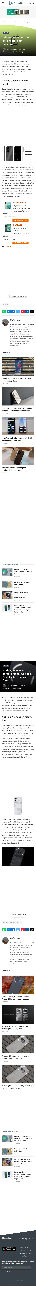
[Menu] (3, 3)
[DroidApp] (17, 3)
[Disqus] (18, 504)
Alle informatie (20, 220)
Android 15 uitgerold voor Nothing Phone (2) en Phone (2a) (16, 1057)
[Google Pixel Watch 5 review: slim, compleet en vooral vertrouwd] (7, 595)
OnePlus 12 (17, 225)
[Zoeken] (33, 3)
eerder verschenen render (11, 736)
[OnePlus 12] (7, 231)
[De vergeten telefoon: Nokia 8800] (7, 584)
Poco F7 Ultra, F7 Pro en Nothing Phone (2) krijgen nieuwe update (15, 998)
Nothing (5, 922)
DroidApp (4, 22)
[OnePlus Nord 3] (7, 209)
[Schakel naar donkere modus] (30, 3)
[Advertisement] (18, 125)
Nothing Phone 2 (15, 922)
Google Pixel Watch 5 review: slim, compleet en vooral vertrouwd (23, 595)
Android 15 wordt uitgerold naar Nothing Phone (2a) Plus (15, 1027)
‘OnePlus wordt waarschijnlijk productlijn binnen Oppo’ (14, 469)
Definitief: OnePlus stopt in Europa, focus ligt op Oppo (16, 379)
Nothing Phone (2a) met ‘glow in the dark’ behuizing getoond (17, 1087)
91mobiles (8, 246)
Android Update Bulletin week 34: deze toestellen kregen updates (23, 572)
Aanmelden (6, 1271)
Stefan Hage (13, 49)
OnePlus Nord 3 (19, 202)
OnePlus (5, 304)
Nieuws (11, 22)
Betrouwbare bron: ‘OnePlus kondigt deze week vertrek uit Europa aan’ (17, 409)
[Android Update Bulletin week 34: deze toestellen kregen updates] (7, 572)
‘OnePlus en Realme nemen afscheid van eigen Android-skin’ (17, 439)
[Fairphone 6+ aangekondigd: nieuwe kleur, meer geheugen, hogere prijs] (7, 608)
